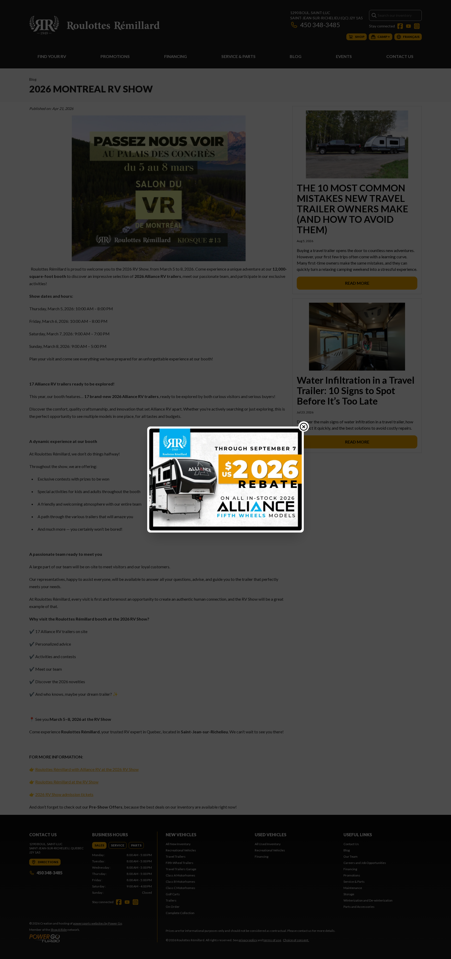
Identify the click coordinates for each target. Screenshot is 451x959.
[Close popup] (303, 426)
